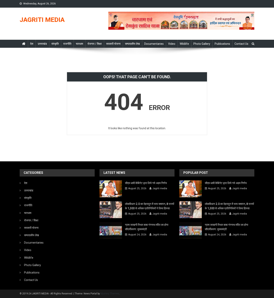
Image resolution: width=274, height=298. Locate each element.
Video (171, 43)
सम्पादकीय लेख (132, 43)
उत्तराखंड (42, 43)
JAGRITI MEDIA (42, 19)
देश (31, 43)
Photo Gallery (201, 43)
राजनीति (67, 43)
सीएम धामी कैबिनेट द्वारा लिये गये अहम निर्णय (146, 183)
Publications (222, 43)
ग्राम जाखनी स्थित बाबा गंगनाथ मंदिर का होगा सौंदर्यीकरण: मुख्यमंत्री (146, 227)
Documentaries (154, 43)
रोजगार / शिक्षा (94, 43)
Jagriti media (159, 188)
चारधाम (79, 43)
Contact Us (241, 43)
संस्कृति (55, 43)
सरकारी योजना (113, 43)
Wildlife (184, 43)
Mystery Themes (109, 293)
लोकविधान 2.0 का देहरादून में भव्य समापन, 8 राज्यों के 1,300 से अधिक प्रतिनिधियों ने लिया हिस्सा (149, 206)
